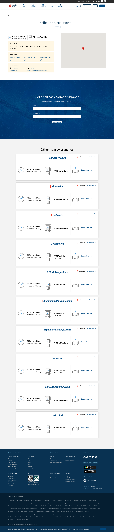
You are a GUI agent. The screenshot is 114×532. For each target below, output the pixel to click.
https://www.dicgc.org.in (33, 484)
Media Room (31, 458)
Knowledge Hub (31, 468)
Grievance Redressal (70, 481)
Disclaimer (10, 505)
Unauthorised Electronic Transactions (53, 500)
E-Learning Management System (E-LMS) (83, 511)
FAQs (66, 476)
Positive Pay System (59, 503)
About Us (10, 458)
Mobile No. (36, 113)
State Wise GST (93, 503)
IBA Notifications (93, 500)
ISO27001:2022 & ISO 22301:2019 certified (26, 524)
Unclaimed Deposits (54, 508)
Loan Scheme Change (95, 508)
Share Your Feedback (70, 479)
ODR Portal (10, 485)
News (29, 460)
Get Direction (56, 26)
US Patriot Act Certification (41, 505)
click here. (86, 529)
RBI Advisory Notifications (80, 500)
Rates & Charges (37, 500)
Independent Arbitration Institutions (40, 514)
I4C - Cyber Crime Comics (71, 516)
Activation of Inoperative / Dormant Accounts (18, 514)
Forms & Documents (70, 460)
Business (43, 6)
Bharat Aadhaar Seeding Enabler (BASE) (45, 511)
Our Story (10, 460)
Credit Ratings (11, 482)
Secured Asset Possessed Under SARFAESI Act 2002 (20, 511)
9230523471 (13, 70)
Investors (10, 476)
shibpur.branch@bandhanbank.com (37, 70)
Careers (52, 458)
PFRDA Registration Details (75, 514)
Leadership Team (12, 466)
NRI (52, 6)
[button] (87, 5)
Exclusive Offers (54, 477)
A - (93, 1)
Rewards (60, 6)
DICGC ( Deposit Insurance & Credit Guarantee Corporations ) (22, 508)
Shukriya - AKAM (93, 505)
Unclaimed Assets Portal (22, 519)
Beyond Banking (12, 468)
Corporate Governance (13, 483)
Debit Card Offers (54, 476)
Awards (29, 462)
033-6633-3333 (97, 488)
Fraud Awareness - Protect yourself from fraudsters (74, 508)
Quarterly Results (12, 480)
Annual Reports (11, 478)
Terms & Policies (12, 500)
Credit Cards (83, 516)
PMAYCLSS (10, 503)
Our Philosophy (11, 462)
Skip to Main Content (84, 1)
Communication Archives (56, 505)
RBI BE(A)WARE (82, 505)
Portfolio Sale (43, 508)
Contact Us (68, 477)
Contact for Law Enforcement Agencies (25, 503)
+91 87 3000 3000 (92, 480)
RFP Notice (10, 519)
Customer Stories (12, 470)
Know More (85, 170)
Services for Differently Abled (45, 503)
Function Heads (83, 503)
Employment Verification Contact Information (56, 463)
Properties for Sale (27, 505)
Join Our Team (53, 460)
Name (35, 105)
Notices (18, 505)
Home (23, 6)
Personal (33, 6)
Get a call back (57, 122)
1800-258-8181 (94, 486)
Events (29, 464)
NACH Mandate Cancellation (64, 511)
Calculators (68, 458)
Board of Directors (12, 464)
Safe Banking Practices (70, 505)
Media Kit (30, 466)
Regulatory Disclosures (24, 500)
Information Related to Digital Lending (53, 516)
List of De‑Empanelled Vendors (92, 514)
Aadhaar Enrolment (71, 503)
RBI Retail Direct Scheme (94, 516)
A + (99, 1)
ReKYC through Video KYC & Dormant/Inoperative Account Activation (24, 516)
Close (103, 529)
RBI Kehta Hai (68, 500)
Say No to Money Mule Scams (59, 514)
